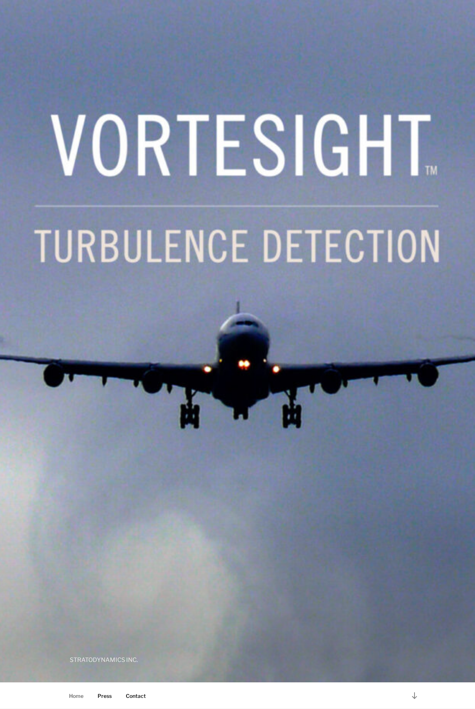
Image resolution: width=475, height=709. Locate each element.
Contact (136, 696)
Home (76, 696)
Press (105, 696)
